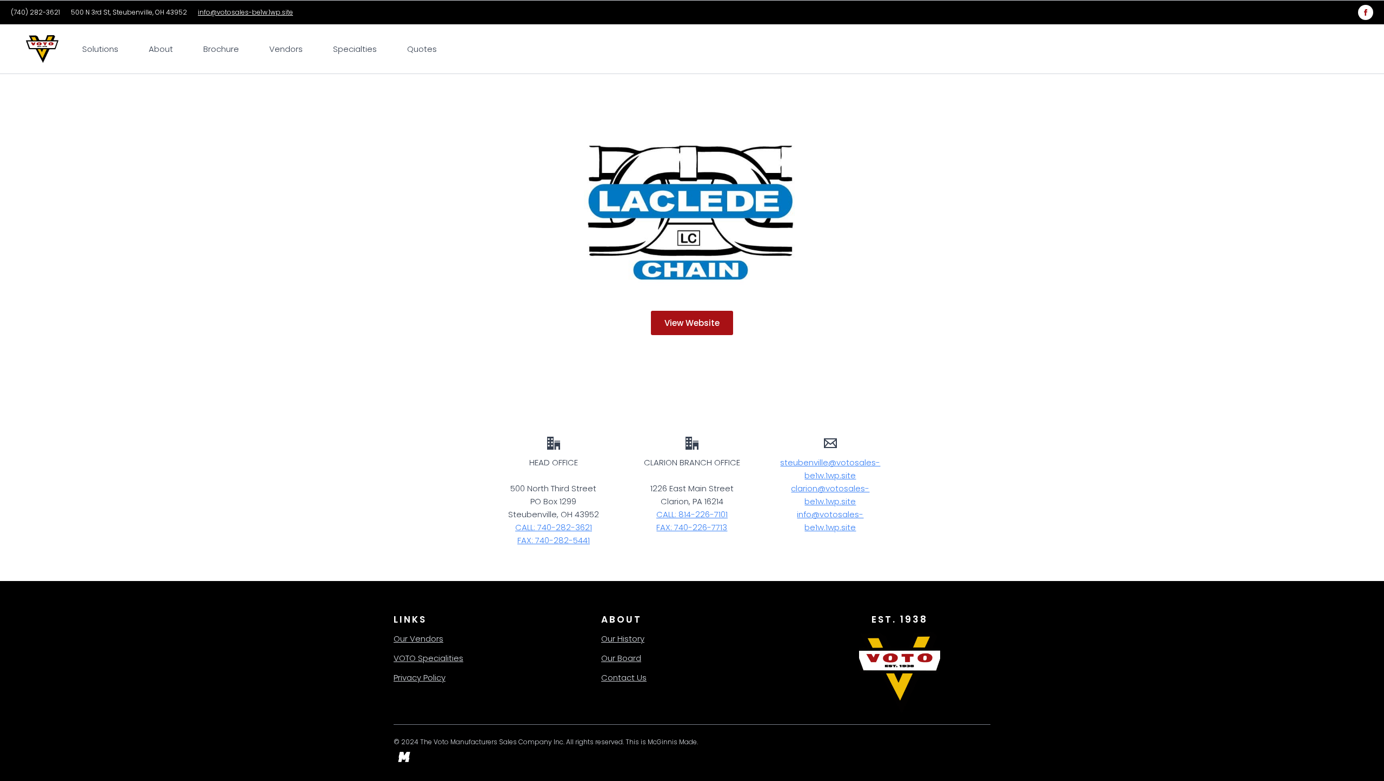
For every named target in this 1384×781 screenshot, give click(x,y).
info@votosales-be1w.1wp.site (245, 12)
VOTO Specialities (428, 658)
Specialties (355, 49)
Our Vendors (418, 638)
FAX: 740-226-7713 (691, 527)
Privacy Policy (419, 677)
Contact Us (624, 677)
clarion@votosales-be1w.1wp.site (830, 495)
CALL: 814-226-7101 (692, 514)
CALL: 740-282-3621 (553, 527)
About (161, 49)
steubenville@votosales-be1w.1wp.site (830, 469)
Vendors (286, 49)
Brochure (221, 49)
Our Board (621, 658)
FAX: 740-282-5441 (553, 540)
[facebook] (1365, 12)
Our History (622, 638)
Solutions (100, 49)
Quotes (422, 49)
